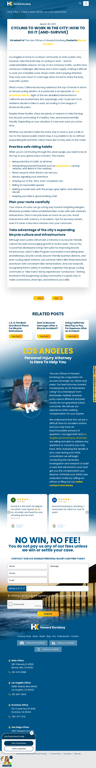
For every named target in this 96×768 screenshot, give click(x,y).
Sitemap (77, 754)
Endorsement (63, 636)
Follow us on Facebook (35, 643)
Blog (16, 12)
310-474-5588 (19, 672)
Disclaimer (62, 595)
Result (42, 636)
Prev (39, 298)
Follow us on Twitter (51, 649)
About (35, 636)
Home (9, 12)
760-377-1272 (19, 716)
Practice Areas (24, 636)
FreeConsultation (94, 384)
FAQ (54, 636)
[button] (87, 512)
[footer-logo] (48, 627)
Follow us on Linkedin (66, 643)
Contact (75, 636)
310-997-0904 (19, 694)
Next (57, 298)
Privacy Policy (80, 595)
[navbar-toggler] (86, 3)
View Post (16, 336)
